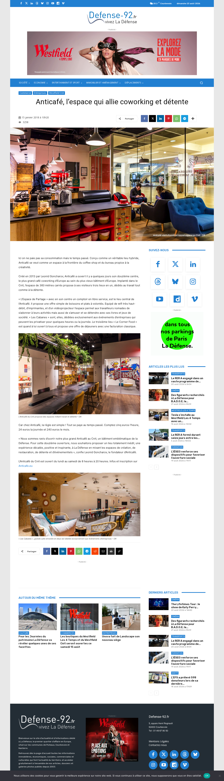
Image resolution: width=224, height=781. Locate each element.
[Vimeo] (63, 3)
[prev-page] (151, 467)
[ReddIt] (95, 551)
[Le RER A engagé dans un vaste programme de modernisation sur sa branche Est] (159, 378)
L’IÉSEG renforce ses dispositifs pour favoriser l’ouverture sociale (188, 454)
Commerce (25, 92)
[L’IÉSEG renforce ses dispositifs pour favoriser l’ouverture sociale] (159, 452)
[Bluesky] (42, 3)
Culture (24, 633)
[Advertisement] (82, 571)
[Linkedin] (31, 3)
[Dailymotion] (58, 3)
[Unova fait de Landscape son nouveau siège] (121, 616)
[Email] (103, 551)
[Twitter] (26, 3)
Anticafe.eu (26, 465)
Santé (175, 673)
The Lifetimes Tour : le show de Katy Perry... (185, 606)
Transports (178, 374)
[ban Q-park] (177, 334)
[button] (201, 83)
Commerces (68, 633)
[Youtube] (52, 3)
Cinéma (175, 390)
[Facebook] (21, 3)
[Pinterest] (168, 118)
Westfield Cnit (56, 92)
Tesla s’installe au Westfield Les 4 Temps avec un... (185, 418)
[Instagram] (47, 3)
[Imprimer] (111, 551)
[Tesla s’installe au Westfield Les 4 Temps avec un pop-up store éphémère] (159, 415)
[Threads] (37, 3)
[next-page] (156, 467)
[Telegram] (184, 118)
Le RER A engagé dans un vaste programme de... (187, 380)
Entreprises (40, 92)
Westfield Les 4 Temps (183, 410)
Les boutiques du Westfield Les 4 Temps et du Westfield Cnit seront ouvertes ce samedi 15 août (78, 642)
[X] (152, 118)
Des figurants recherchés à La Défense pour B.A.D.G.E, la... (187, 398)
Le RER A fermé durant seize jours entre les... (186, 436)
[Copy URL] (119, 551)
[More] (193, 118)
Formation (177, 447)
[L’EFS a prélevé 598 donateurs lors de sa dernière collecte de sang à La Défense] (159, 677)
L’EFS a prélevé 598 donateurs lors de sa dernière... (184, 680)
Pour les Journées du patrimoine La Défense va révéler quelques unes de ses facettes (37, 642)
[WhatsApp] (176, 118)
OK (207, 775)
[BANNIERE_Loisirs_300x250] (112, 739)
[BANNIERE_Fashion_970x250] (112, 53)
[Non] (219, 776)
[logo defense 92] (112, 17)
